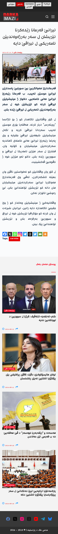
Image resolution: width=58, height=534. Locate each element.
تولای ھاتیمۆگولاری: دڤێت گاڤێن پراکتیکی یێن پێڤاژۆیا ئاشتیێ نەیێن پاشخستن (31, 376)
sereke (14, 239)
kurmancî (30, 4)
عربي (39, 4)
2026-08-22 (9, 329)
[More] (45, 234)
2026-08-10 (9, 446)
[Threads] (30, 234)
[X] (10, 234)
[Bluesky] (50, 519)
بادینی (20, 4)
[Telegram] (25, 234)
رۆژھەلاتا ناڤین (18, 52)
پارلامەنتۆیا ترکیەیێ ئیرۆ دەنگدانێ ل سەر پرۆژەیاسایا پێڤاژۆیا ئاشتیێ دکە (32, 493)
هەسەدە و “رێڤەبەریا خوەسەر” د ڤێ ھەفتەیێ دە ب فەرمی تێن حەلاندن (30, 435)
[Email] (40, 234)
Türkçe (47, 4)
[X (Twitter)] (15, 519)
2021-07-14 (6, 52)
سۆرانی (11, 4)
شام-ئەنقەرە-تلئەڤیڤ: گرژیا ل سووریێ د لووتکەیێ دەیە (32, 318)
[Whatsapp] (15, 234)
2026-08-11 (9, 387)
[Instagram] (20, 234)
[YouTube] (36, 519)
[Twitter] (35, 234)
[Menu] (53, 16)
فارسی (29, 6)
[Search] (47, 16)
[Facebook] (5, 234)
